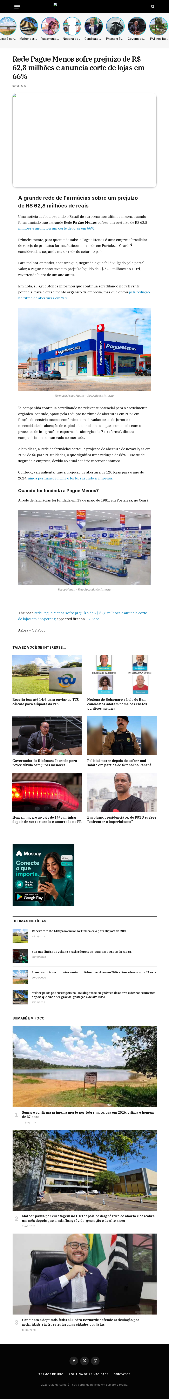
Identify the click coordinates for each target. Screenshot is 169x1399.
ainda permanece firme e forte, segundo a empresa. (70, 478)
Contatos (122, 1374)
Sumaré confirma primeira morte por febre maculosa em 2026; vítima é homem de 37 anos (94, 972)
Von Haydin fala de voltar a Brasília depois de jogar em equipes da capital (81, 952)
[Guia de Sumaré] (84, 7)
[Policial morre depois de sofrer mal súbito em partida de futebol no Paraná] (122, 735)
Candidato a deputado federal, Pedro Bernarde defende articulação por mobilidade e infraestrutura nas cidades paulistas (80, 1322)
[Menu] (17, 6)
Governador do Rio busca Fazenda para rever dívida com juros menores (44, 763)
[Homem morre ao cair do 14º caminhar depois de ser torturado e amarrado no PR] (47, 792)
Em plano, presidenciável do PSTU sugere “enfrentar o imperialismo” (121, 819)
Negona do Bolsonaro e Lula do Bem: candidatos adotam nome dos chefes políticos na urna (117, 704)
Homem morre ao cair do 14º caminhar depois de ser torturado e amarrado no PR (47, 819)
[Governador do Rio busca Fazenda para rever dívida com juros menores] (47, 735)
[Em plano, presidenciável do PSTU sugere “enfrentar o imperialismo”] (122, 792)
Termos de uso (50, 1374)
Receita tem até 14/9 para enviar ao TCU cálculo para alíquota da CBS (45, 701)
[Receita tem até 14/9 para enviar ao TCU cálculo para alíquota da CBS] (47, 674)
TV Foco (92, 619)
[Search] (152, 6)
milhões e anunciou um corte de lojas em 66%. (56, 228)
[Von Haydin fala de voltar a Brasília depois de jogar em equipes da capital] (20, 956)
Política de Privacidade (88, 1374)
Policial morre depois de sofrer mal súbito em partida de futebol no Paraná (119, 763)
